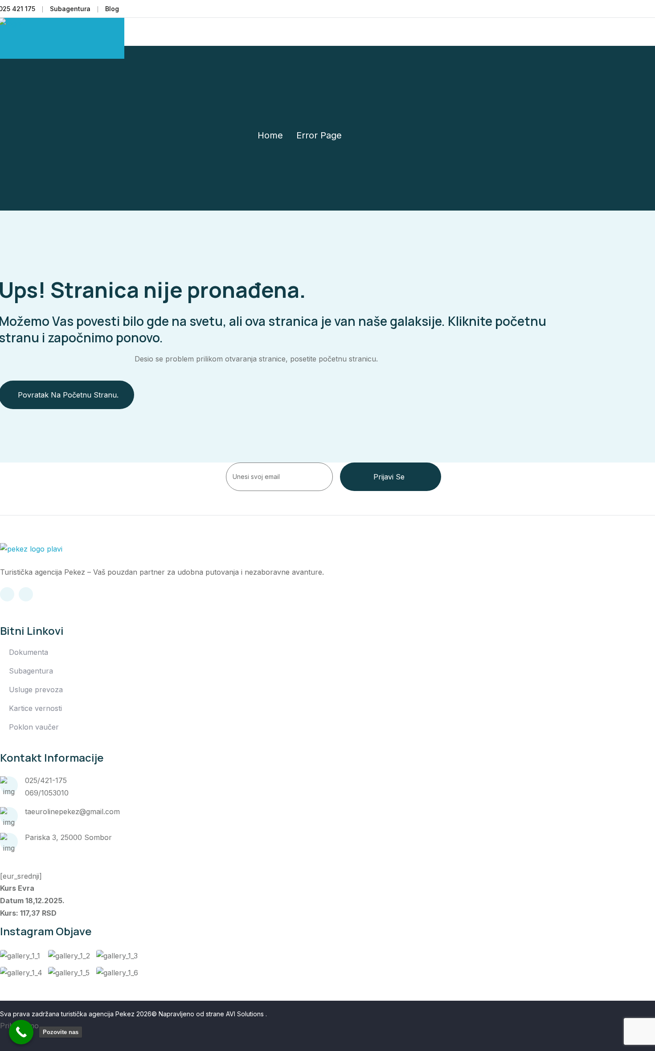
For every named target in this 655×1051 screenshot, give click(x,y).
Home (270, 135)
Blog (112, 8)
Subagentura (70, 8)
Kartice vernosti (35, 708)
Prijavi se (389, 476)
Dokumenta (28, 652)
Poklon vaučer (34, 726)
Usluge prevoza (36, 689)
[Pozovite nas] (21, 1032)
